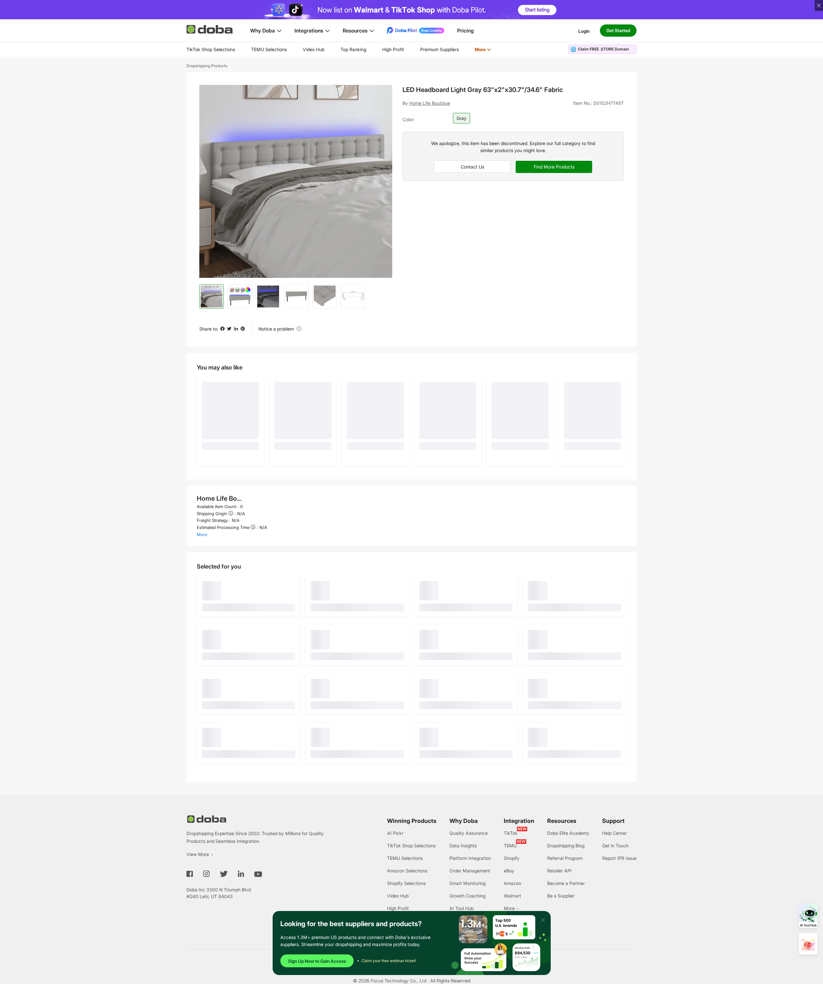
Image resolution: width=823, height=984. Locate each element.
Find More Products (554, 166)
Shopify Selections (406, 883)
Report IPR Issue (619, 858)
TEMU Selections (269, 49)
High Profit (393, 49)
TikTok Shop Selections (210, 49)
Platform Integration (470, 858)
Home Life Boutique (429, 103)
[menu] (346, 49)
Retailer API (559, 870)
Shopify (512, 858)
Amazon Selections (407, 870)
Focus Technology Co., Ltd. (399, 980)
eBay (509, 870)
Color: (408, 119)
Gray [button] (461, 118)
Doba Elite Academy (568, 833)
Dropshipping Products (206, 65)
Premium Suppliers (439, 49)
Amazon (512, 883)
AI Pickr (395, 833)
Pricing (465, 30)
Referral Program (565, 858)
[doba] (210, 29)
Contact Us (472, 166)
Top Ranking (353, 49)
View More (197, 854)
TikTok (511, 833)
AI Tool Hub (461, 908)
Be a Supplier (560, 895)
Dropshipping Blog (565, 845)
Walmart (512, 895)
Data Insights (463, 845)
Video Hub (313, 49)
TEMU (510, 845)
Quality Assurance (468, 833)
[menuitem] (210, 49)
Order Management (469, 870)
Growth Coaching (467, 895)
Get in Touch (615, 845)
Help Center (614, 833)
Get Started (618, 30)
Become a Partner (566, 883)
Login (584, 30)
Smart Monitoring (467, 883)
